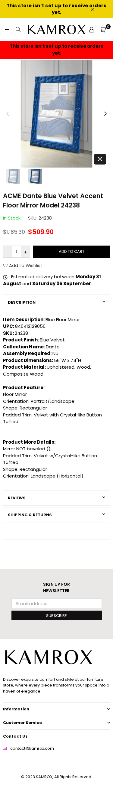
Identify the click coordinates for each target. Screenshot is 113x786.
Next (105, 114)
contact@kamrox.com (32, 748)
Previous (7, 114)
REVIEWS (17, 498)
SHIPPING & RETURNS (30, 515)
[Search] (18, 29)
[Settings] (91, 29)
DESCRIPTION (22, 302)
